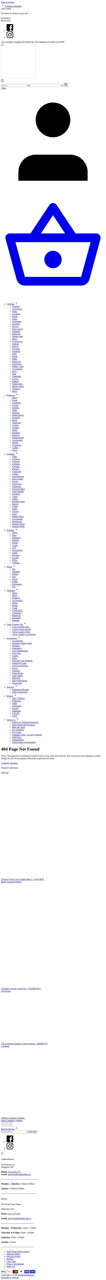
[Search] (2, 81)
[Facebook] (10, 30)
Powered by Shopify (10, 1277)
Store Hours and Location (18, 1251)
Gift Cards (11, 1261)
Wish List (11, 1266)
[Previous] (4, 1124)
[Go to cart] (53, 298)
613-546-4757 (14, 1172)
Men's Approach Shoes (11, 882)
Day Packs (5, 991)
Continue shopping (9, 763)
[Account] (53, 193)
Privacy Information (15, 1264)
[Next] (10, 1124)
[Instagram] (10, 37)
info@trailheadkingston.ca (19, 1174)
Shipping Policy (14, 1254)
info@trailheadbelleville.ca (19, 1218)
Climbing (5, 1046)
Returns (10, 1259)
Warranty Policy (14, 1256)
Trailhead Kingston (26, 1275)
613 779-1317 (14, 1214)
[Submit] (65, 85)
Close (3, 88)
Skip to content (7, 2)
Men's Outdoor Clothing (11, 1120)
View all (4, 772)
